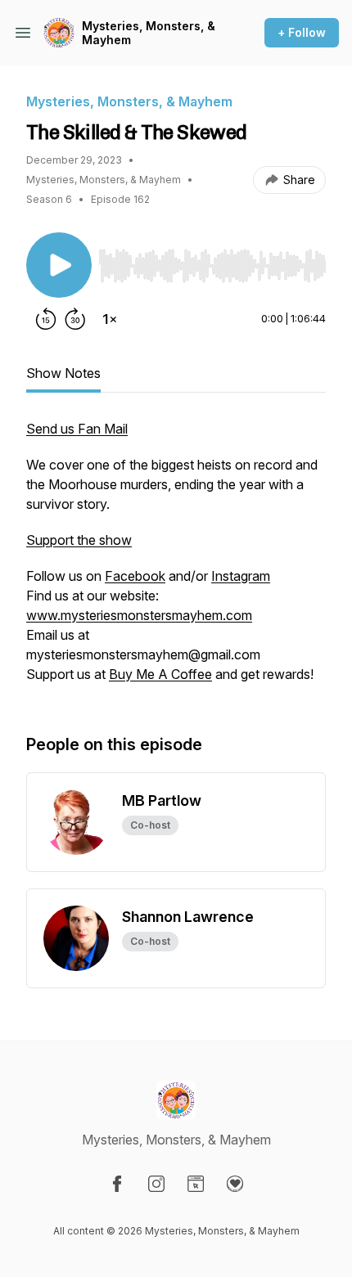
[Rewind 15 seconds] (45, 319)
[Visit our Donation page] (235, 1184)
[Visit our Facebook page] (117, 1184)
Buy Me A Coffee (160, 674)
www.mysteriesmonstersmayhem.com (139, 615)
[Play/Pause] (59, 265)
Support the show (79, 540)
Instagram (240, 576)
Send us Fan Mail (77, 428)
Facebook (135, 576)
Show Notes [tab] (63, 373)
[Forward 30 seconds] (75, 319)
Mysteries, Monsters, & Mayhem (148, 33)
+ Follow (302, 32)
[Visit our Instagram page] (156, 1184)
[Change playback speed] (109, 319)
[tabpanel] (176, 559)
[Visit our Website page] (195, 1184)
